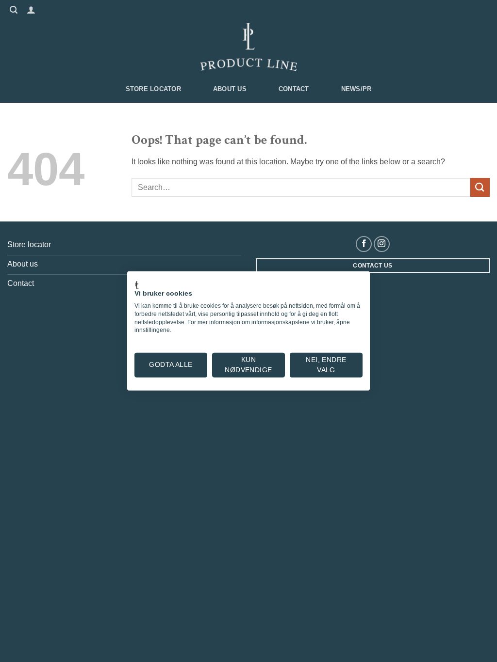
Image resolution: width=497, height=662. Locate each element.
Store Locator (153, 89)
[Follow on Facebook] (364, 244)
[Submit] (480, 187)
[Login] (29, 9)
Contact (294, 89)
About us (230, 89)
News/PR (356, 89)
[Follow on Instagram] (382, 244)
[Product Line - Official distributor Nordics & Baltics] (248, 47)
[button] (12, 8)
